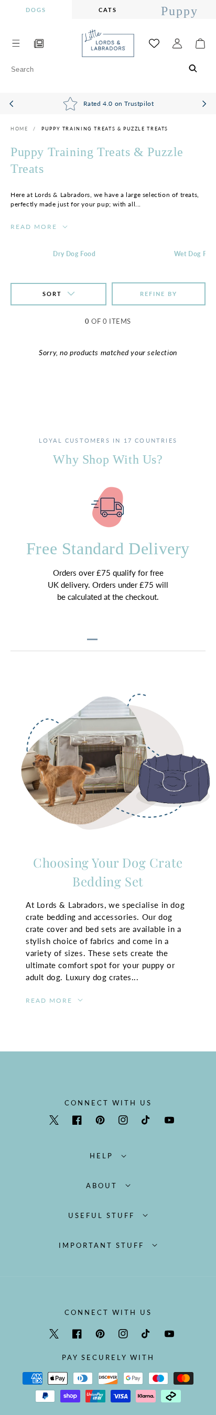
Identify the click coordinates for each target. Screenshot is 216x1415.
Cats (108, 9)
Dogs (36, 9)
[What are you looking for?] (193, 69)
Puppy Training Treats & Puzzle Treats (104, 128)
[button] (15, 43)
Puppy (179, 11)
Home (19, 128)
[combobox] (108, 69)
